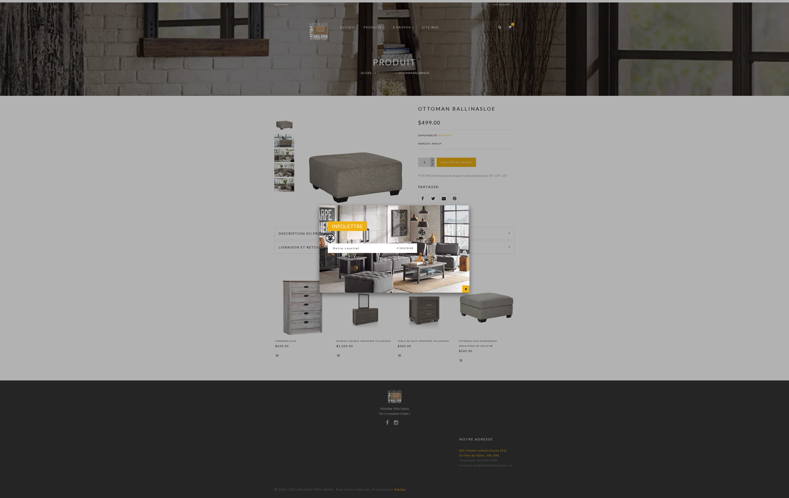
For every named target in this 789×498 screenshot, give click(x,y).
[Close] (465, 289)
